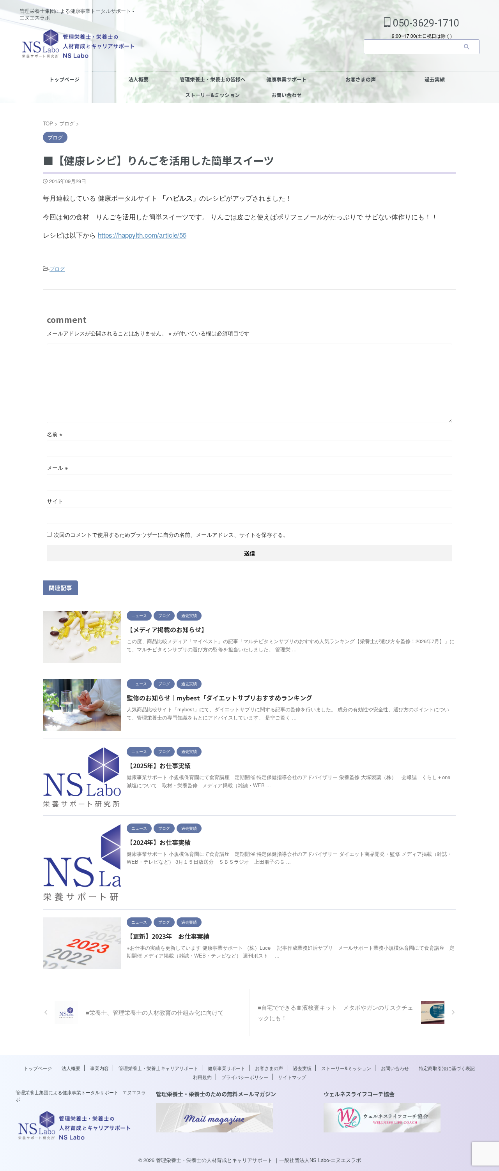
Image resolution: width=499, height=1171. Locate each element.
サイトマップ (292, 1077)
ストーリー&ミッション (212, 95)
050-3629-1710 (425, 23)
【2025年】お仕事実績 (159, 765)
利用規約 (202, 1077)
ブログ (57, 268)
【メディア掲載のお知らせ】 (167, 629)
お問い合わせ (286, 95)
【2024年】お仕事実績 (159, 842)
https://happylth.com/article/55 (142, 235)
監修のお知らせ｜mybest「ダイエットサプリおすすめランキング (219, 697)
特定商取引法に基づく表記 (447, 1068)
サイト (55, 501)
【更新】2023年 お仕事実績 (168, 936)
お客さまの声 (360, 79)
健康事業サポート (286, 79)
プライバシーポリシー (244, 1077)
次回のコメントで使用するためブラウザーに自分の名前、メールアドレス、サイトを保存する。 (171, 534)
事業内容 (99, 1068)
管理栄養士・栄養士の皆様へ (213, 79)
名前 (54, 434)
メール (57, 467)
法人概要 (138, 79)
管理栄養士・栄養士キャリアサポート (158, 1068)
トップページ (64, 79)
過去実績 (435, 79)
